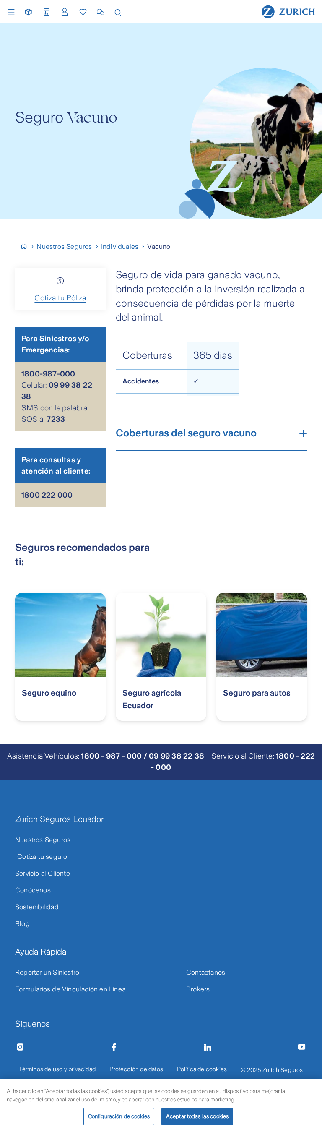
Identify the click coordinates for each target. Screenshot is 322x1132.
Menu (13, 12)
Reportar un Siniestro (47, 972)
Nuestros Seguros (42, 839)
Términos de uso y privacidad (57, 1069)
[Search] (118, 12)
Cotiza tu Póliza (60, 298)
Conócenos (33, 890)
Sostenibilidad (37, 906)
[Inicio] (27, 246)
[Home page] (288, 11)
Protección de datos (136, 1069)
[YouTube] (302, 1047)
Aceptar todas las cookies (197, 1116)
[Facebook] (114, 1047)
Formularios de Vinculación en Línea (70, 989)
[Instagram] (20, 1047)
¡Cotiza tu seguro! (42, 856)
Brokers (198, 989)
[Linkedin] (208, 1047)
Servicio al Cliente (42, 873)
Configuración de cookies (119, 1116)
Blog (22, 923)
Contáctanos (205, 972)
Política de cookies (202, 1069)
